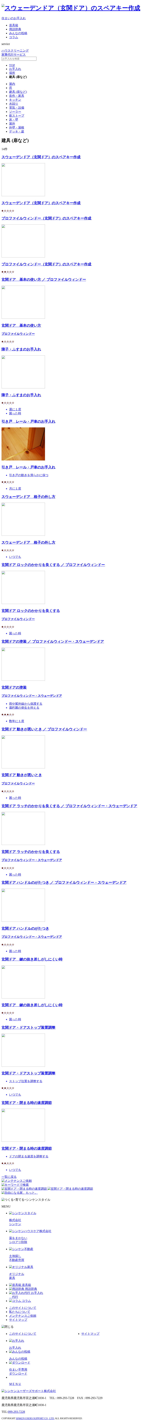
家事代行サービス (14, 54)
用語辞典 (15, 29)
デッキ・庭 (16, 131)
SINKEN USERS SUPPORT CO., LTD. (35, 1418)
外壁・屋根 (16, 127)
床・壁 (13, 119)
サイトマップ (18, 1319)
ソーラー (15, 111)
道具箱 (13, 25)
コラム (13, 37)
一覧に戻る (9, 1176)
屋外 (12, 123)
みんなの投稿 (18, 33)
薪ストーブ (16, 115)
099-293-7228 (16, 1411)
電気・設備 (16, 107)
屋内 (12, 83)
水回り (13, 103)
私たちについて (19, 1311)
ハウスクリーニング (15, 50)
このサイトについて (22, 1307)
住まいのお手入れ (14, 18)
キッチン (15, 99)
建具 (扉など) (18, 91)
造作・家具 (16, 95)
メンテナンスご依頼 (22, 1315)
